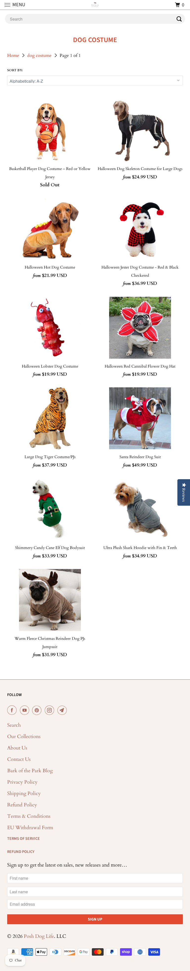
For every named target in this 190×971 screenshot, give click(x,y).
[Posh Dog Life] (95, 5)
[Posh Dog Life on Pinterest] (38, 710)
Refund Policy (22, 804)
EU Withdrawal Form (30, 827)
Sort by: (15, 70)
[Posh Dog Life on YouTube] (25, 710)
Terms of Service (23, 838)
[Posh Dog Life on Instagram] (50, 710)
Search (14, 725)
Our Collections (24, 736)
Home (13, 55)
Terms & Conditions (28, 816)
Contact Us (19, 759)
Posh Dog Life (39, 936)
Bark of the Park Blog (30, 770)
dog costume (39, 55)
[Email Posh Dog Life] (63, 710)
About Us (17, 748)
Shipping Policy (24, 793)
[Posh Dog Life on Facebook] (13, 710)
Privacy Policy (22, 782)
